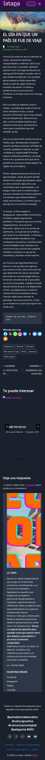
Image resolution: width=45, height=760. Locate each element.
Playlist (34, 749)
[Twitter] (34, 334)
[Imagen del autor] (4, 46)
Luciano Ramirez (16, 432)
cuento (20, 346)
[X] (10, 334)
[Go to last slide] (7, 427)
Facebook (11, 677)
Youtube (11, 689)
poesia (33, 351)
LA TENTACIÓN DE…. (10, 370)
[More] (5, 339)
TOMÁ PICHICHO (16, 427)
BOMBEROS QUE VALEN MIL (34, 370)
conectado (30, 484)
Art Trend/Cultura (11, 30)
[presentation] (22, 409)
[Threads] (30, 334)
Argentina (9, 346)
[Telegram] (39, 334)
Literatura (26, 30)
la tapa (30, 346)
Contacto (9, 744)
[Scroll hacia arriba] (6, 756)
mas (24, 351)
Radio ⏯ (31, 4)
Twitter (10, 685)
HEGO (35, 755)
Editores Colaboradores (28, 744)
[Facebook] (5, 334)
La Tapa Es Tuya (11, 351)
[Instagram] (20, 334)
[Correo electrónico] (35, 736)
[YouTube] (29, 736)
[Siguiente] (38, 427)
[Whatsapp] (15, 334)
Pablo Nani (14, 46)
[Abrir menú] (39, 4)
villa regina (9, 356)
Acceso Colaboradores (18, 749)
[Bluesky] (25, 334)
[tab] (17, 459)
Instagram (12, 681)
